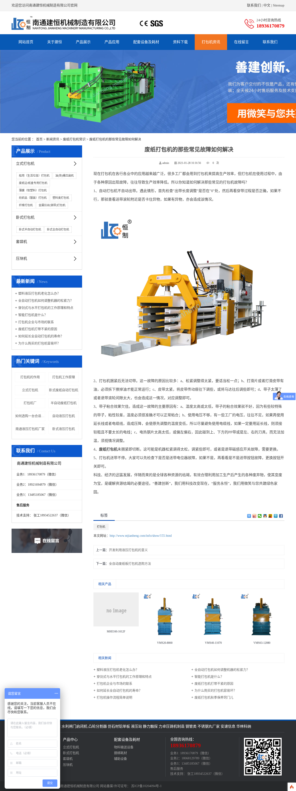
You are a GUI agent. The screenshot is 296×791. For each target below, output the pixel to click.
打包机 (101, 526)
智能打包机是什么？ (31, 315)
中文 (266, 5)
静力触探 (150, 726)
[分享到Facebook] (281, 516)
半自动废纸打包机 (64, 403)
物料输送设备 (123, 747)
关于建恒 (54, 42)
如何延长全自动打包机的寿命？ (39, 336)
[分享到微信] (260, 516)
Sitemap (278, 5)
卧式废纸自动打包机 (63, 390)
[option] (116, 613)
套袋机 (21, 242)
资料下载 (180, 42)
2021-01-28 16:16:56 (189, 163)
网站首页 (25, 42)
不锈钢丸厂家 (208, 726)
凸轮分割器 (97, 726)
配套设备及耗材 (146, 42)
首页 (39, 139)
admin (165, 163)
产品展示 (83, 42)
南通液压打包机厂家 (30, 429)
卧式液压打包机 (63, 429)
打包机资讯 (211, 42)
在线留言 (241, 42)
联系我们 (254, 5)
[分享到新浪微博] (254, 516)
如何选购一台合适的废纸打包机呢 (30, 416)
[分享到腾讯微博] (276, 516)
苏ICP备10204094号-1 (146, 786)
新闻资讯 (52, 139)
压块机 (21, 259)
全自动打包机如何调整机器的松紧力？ (44, 300)
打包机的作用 (30, 377)
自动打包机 (108, 191)
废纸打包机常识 (74, 139)
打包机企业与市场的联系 (34, 322)
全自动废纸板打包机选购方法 (130, 563)
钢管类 (191, 726)
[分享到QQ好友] (265, 516)
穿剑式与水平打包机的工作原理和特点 (44, 308)
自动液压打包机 (63, 416)
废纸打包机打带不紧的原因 (36, 329)
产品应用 (112, 42)
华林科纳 (243, 726)
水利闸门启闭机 (74, 726)
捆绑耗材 (120, 753)
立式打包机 (25, 164)
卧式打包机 (25, 217)
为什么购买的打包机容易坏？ (37, 343)
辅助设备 (120, 758)
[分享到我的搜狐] (270, 516)
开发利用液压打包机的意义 (128, 550)
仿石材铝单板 (119, 726)
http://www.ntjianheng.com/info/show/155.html (141, 535)
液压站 (136, 726)
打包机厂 (30, 403)
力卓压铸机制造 (172, 726)
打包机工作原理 (63, 377)
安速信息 (228, 726)
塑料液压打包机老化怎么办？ (37, 293)
